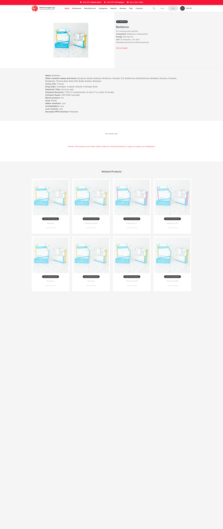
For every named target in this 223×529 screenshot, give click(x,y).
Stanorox (91, 281)
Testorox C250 (132, 281)
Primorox (50, 281)
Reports (113, 8)
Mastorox (50, 223)
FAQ (131, 8)
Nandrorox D (132, 223)
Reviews (123, 8)
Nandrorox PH (172, 223)
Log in (130, 146)
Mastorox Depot (91, 223)
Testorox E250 (172, 281)
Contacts (139, 8)
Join (173, 8)
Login (162, 8)
